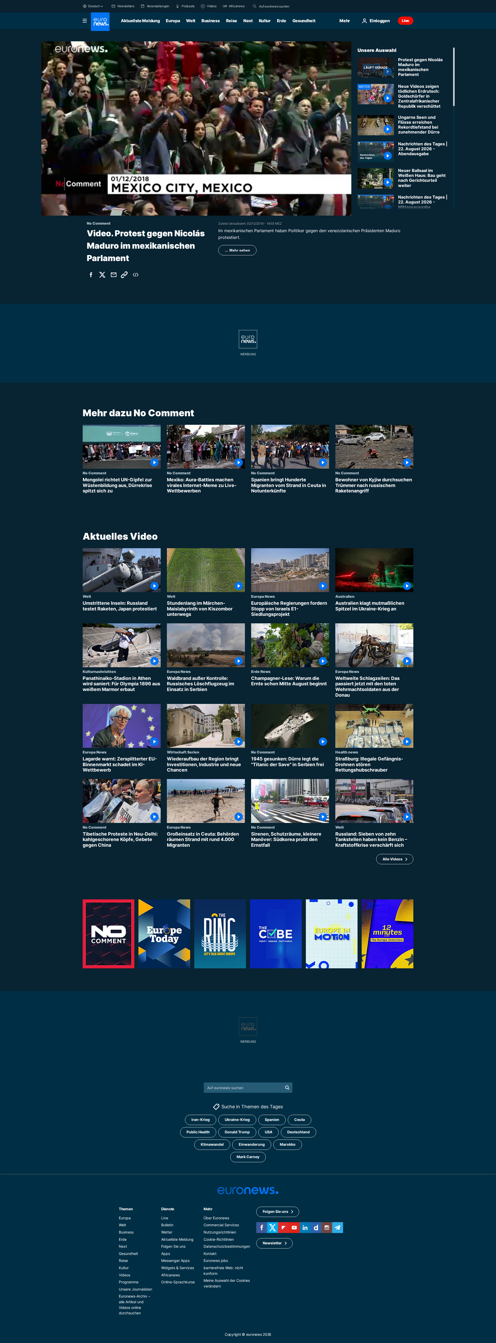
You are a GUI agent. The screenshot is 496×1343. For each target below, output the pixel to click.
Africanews (170, 1275)
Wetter (166, 1232)
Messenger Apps (175, 1260)
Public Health (198, 1132)
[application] (196, 128)
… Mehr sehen (237, 250)
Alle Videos (392, 859)
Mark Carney (248, 1156)
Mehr (208, 1209)
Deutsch (94, 6)
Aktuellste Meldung (140, 20)
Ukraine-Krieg (237, 1119)
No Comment (94, 473)
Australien (344, 596)
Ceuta (299, 1119)
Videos (124, 1275)
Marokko (288, 1144)
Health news (346, 752)
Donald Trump (237, 1132)
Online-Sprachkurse (178, 1282)
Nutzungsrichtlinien (220, 1232)
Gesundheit (303, 20)
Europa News (263, 596)
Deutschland (298, 1132)
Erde (281, 20)
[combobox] (281, 6)
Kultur (265, 20)
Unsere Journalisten (135, 1289)
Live (405, 20)
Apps (165, 1253)
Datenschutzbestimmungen (227, 1246)
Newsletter (272, 1243)
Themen (126, 1209)
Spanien (272, 1119)
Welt (190, 20)
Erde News (260, 671)
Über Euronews (216, 1218)
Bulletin (167, 1225)
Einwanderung (252, 1144)
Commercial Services (221, 1225)
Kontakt (210, 1253)
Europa (173, 20)
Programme (128, 1282)
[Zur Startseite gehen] (100, 21)
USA (268, 1132)
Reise (231, 20)
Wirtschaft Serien (183, 752)
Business (211, 20)
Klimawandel (212, 1144)
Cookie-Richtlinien (219, 1239)
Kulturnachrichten (99, 671)
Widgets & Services (177, 1268)
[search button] (255, 6)
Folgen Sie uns (173, 1246)
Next (248, 20)
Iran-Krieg (200, 1119)
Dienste (167, 1209)
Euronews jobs (216, 1260)
